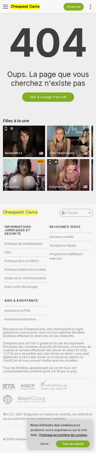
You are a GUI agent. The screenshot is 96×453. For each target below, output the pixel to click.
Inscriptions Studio (62, 245)
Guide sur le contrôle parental (25, 278)
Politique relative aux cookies (25, 269)
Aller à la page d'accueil (48, 97)
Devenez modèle (61, 237)
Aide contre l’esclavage (20, 287)
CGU (7, 252)
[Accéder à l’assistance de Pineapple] (8, 399)
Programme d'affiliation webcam (66, 256)
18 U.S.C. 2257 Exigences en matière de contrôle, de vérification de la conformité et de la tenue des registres (48, 417)
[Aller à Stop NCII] (31, 399)
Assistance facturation (20, 319)
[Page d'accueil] (29, 6)
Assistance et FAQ (17, 310)
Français (72, 213)
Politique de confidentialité (23, 244)
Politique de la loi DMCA (21, 261)
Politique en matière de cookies (63, 435)
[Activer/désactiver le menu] (5, 6)
